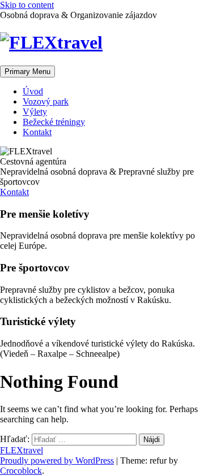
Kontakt (37, 132)
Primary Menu (27, 71)
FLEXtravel (21, 450)
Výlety (35, 111)
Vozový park (46, 101)
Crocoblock (21, 470)
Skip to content (27, 5)
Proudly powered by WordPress (57, 460)
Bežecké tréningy (54, 122)
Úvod (33, 91)
